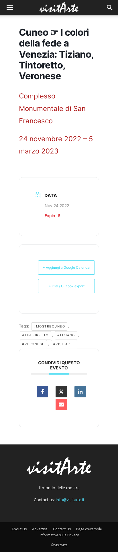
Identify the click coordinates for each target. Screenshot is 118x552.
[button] (10, 7)
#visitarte (64, 344)
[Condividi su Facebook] (42, 391)
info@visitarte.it (70, 499)
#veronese (33, 344)
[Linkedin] (80, 391)
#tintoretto (35, 335)
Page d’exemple (89, 529)
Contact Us (62, 529)
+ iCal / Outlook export (66, 286)
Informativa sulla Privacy (59, 535)
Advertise (40, 529)
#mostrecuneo (49, 326)
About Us (19, 529)
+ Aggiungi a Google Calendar (67, 267)
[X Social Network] (61, 391)
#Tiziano (66, 335)
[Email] (61, 404)
